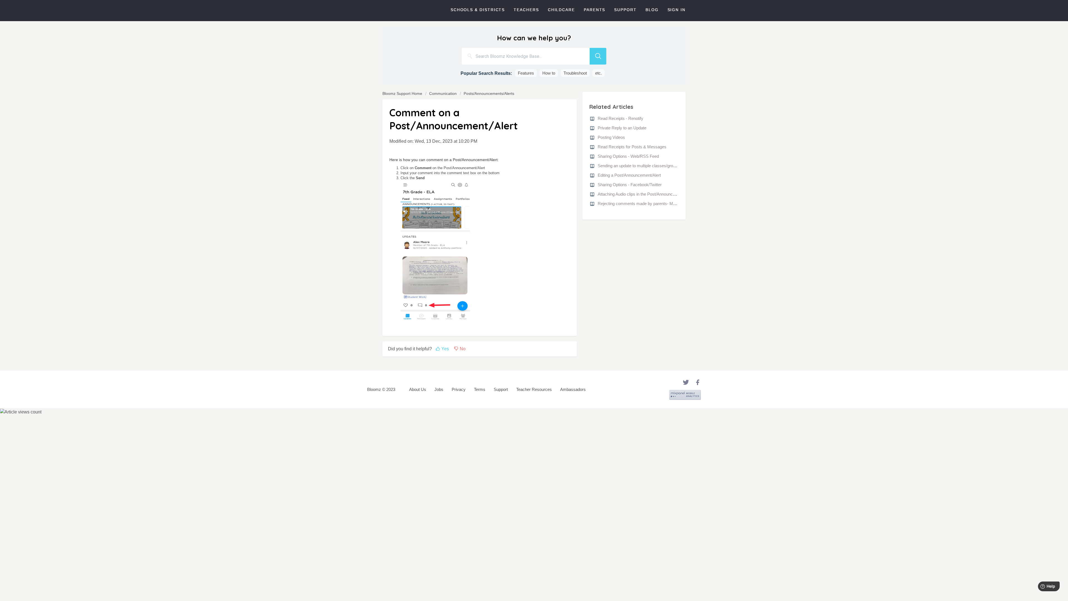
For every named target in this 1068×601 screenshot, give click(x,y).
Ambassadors (573, 389)
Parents (594, 10)
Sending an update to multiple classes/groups (639, 165)
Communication (443, 93)
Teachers (526, 10)
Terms (479, 389)
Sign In (677, 10)
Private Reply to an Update (622, 127)
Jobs (438, 389)
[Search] (598, 56)
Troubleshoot (575, 73)
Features (526, 73)
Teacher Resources (534, 389)
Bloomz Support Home (402, 93)
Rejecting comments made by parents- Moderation (644, 203)
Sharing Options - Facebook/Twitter (630, 184)
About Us (417, 389)
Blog (652, 10)
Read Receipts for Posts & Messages (632, 146)
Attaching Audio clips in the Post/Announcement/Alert (646, 194)
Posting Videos (611, 137)
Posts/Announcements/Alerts (489, 93)
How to (548, 73)
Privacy (459, 389)
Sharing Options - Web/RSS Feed (628, 156)
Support (625, 10)
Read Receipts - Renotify (620, 118)
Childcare (561, 10)
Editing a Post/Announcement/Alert (629, 175)
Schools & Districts (478, 10)
